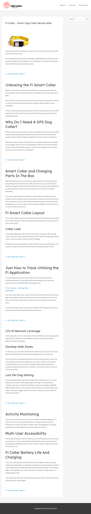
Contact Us (72, 5)
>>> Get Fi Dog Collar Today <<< (15, 74)
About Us (63, 5)
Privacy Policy (83, 5)
